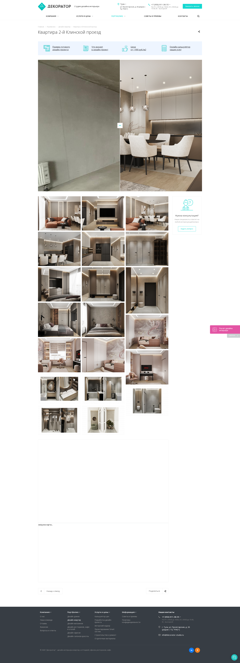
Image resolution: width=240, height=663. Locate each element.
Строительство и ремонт (105, 635)
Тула (122, 4)
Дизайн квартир (74, 620)
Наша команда (46, 620)
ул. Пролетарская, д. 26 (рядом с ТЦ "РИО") (132, 8)
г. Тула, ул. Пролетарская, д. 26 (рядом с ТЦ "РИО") (176, 628)
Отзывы (43, 623)
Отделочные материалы (105, 638)
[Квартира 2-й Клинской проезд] (59, 213)
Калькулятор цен (102, 616)
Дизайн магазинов (75, 623)
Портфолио (117, 16)
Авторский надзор (102, 626)
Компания (51, 16)
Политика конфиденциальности (131, 621)
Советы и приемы (152, 16)
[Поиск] (198, 16)
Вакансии (44, 627)
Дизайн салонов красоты (78, 636)
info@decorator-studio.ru (173, 635)
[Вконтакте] (191, 650)
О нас (42, 616)
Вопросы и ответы (48, 630)
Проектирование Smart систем (104, 630)
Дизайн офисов (73, 633)
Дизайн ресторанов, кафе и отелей (78, 628)
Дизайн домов (73, 616)
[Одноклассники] (197, 650)
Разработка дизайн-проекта (103, 621)
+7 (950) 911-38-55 (160, 4)
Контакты (183, 16)
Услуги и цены (83, 16)
